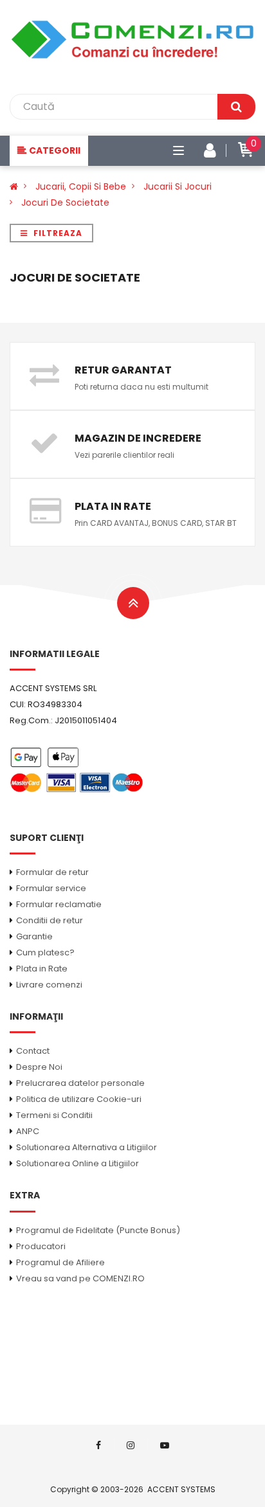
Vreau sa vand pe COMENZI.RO (80, 1278)
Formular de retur (52, 872)
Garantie (34, 936)
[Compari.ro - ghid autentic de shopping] (132, 1327)
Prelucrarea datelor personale (80, 1083)
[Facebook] (98, 1445)
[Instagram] (130, 1445)
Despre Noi (39, 1067)
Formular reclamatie (59, 904)
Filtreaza (56, 233)
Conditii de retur (49, 920)
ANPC (27, 1131)
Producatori (41, 1246)
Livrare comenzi (49, 985)
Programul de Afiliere (60, 1262)
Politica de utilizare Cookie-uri (79, 1099)
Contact (33, 1051)
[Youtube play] (164, 1445)
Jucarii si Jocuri (177, 186)
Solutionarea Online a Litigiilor (77, 1163)
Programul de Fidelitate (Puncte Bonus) (98, 1230)
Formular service (51, 888)
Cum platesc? (45, 952)
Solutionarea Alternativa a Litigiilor (86, 1147)
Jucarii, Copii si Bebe (80, 186)
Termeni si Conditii (54, 1115)
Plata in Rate (42, 968)
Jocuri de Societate (65, 202)
